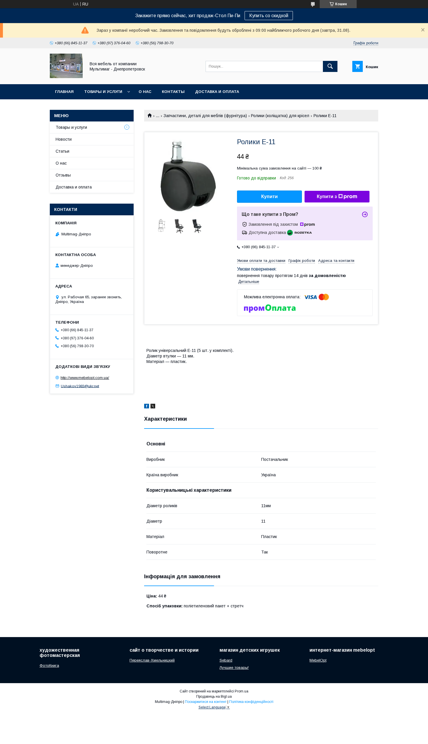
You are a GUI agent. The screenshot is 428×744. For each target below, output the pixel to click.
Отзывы (63, 175)
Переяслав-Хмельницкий (152, 660)
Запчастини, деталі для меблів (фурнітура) (205, 115)
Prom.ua (241, 691)
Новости (64, 139)
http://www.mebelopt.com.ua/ (85, 377)
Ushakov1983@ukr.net (80, 386)
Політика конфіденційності (251, 702)
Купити (269, 196)
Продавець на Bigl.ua (214, 696)
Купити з (327, 196)
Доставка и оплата (217, 91)
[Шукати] (330, 66)
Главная (64, 91)
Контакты (173, 91)
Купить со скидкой (268, 15)
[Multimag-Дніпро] (66, 76)
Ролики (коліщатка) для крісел (280, 115)
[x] (153, 407)
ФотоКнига (49, 665)
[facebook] (146, 407)
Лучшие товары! (234, 667)
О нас (145, 91)
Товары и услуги (103, 91)
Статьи (62, 151)
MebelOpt (317, 660)
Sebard (226, 660)
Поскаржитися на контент (206, 702)
